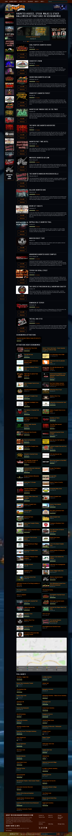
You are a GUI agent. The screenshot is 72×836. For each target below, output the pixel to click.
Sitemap (59, 815)
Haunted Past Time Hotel (38, 141)
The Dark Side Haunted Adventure (33, 36)
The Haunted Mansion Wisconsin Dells (44, 174)
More (42, 1)
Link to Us (50, 817)
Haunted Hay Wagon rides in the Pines (43, 109)
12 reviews (37, 97)
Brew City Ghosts (36, 206)
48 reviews (37, 194)
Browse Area (13, 1)
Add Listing (50, 824)
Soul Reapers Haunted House (40, 45)
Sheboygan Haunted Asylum (39, 77)
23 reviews (37, 275)
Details (21, 54)
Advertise (41, 824)
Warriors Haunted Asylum (39, 158)
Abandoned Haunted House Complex (42, 254)
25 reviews (37, 258)
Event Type (22, 1)
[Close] (62, 834)
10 (42, 41)
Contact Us (41, 815)
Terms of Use (42, 817)
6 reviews (37, 307)
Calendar (30, 1)
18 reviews (37, 226)
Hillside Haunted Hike (37, 190)
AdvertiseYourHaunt (9, 176)
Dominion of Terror (36, 303)
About (36, 1)
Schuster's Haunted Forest (39, 93)
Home (6, 1)
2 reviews (37, 65)
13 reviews (37, 323)
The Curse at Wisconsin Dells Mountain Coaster (47, 286)
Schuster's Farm (35, 61)
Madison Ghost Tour (37, 238)
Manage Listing (61, 824)
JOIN (58, 834)
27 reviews (37, 130)
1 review (37, 49)
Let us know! (9, 830)
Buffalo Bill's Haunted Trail (40, 222)
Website (22, 57)
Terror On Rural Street (38, 270)
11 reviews (37, 162)
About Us (50, 815)
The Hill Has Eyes (36, 319)
